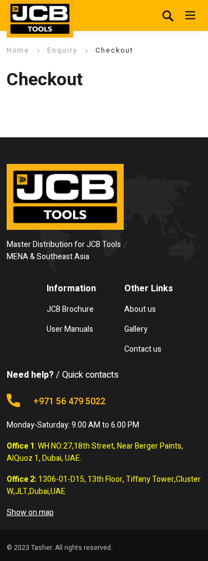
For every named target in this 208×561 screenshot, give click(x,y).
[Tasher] (40, 19)
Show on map (30, 512)
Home (18, 50)
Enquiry (62, 50)
